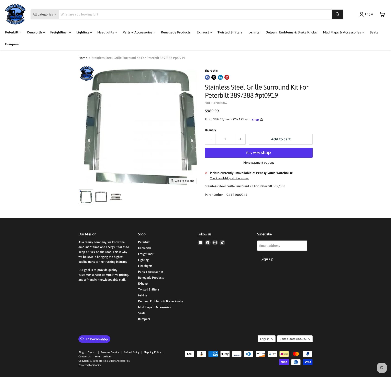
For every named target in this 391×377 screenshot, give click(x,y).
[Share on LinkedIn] (220, 77)
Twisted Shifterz (229, 32)
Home (82, 58)
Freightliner (59, 32)
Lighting (83, 32)
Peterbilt (12, 32)
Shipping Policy (152, 352)
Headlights (106, 32)
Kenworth (35, 32)
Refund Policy (131, 352)
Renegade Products (176, 32)
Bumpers (12, 44)
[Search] (337, 14)
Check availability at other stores (229, 178)
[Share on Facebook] (207, 77)
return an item (103, 356)
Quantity (210, 130)
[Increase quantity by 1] (240, 139)
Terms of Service (110, 352)
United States (292, 338)
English (264, 338)
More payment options (258, 162)
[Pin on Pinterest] (226, 77)
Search (92, 352)
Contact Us (84, 356)
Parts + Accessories (138, 32)
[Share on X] (213, 77)
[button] (367, 14)
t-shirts (253, 32)
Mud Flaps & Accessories (342, 32)
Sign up (266, 259)
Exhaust (203, 32)
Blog (81, 352)
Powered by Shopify (89, 365)
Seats (374, 32)
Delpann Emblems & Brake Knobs (291, 32)
